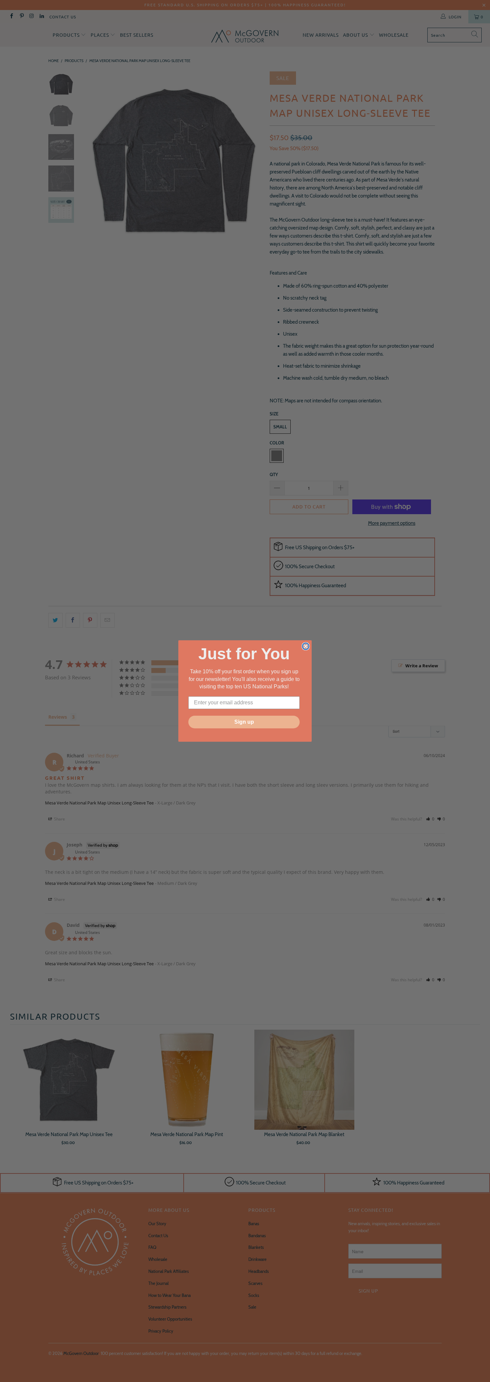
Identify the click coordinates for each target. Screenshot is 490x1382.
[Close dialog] (305, 646)
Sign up (244, 722)
